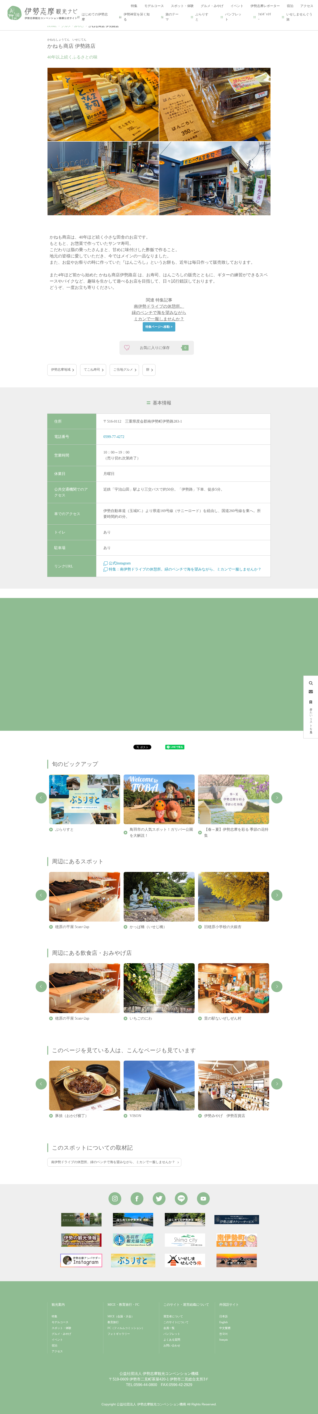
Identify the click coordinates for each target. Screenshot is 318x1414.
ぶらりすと (201, 17)
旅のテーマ (172, 17)
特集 (54, 1316)
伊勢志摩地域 (61, 369)
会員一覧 (169, 1328)
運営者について (173, 1316)
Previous (41, 797)
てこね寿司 (92, 369)
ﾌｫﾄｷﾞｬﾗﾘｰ (264, 17)
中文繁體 (224, 1328)
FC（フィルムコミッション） (126, 1328)
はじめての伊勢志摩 (95, 17)
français (223, 1339)
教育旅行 (113, 1322)
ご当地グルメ (123, 369)
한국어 (223, 1333)
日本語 (223, 1316)
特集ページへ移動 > (159, 326)
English (223, 1322)
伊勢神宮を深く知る (137, 17)
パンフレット (233, 17)
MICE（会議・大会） (121, 1316)
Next (276, 797)
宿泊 (54, 1345)
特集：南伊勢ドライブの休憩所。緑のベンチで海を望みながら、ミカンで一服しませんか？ (185, 569)
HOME (52, 26)
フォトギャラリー (119, 1333)
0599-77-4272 (113, 437)
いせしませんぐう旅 (299, 17)
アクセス (57, 1351)
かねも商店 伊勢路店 (103, 26)
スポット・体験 (61, 1328)
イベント (57, 1339)
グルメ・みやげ (72, 26)
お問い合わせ (171, 1345)
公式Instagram (120, 563)
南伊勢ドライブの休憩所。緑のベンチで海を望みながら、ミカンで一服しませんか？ (113, 1162)
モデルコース (60, 1322)
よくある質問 (171, 1339)
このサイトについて (176, 1322)
